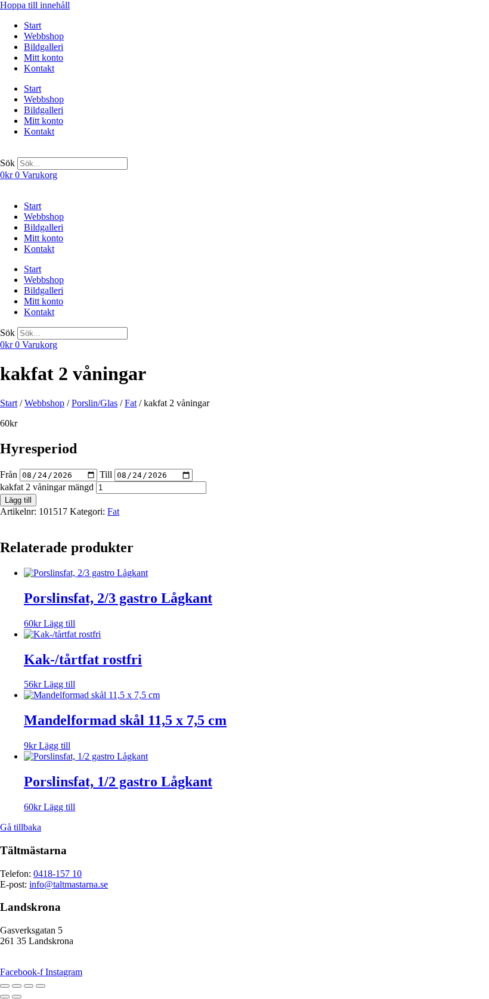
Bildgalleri (43, 47)
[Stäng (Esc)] (40, 986)
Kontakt (39, 68)
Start (32, 25)
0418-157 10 (57, 874)
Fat (131, 403)
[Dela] (28, 986)
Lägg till (18, 500)
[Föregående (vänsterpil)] (5, 996)
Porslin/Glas (94, 403)
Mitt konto (43, 57)
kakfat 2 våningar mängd (47, 487)
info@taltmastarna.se (68, 884)
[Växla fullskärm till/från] (16, 986)
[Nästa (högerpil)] (16, 996)
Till (106, 474)
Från (8, 474)
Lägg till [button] (59, 623)
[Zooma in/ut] (5, 986)
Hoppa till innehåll (35, 5)
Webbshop (44, 36)
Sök (7, 163)
